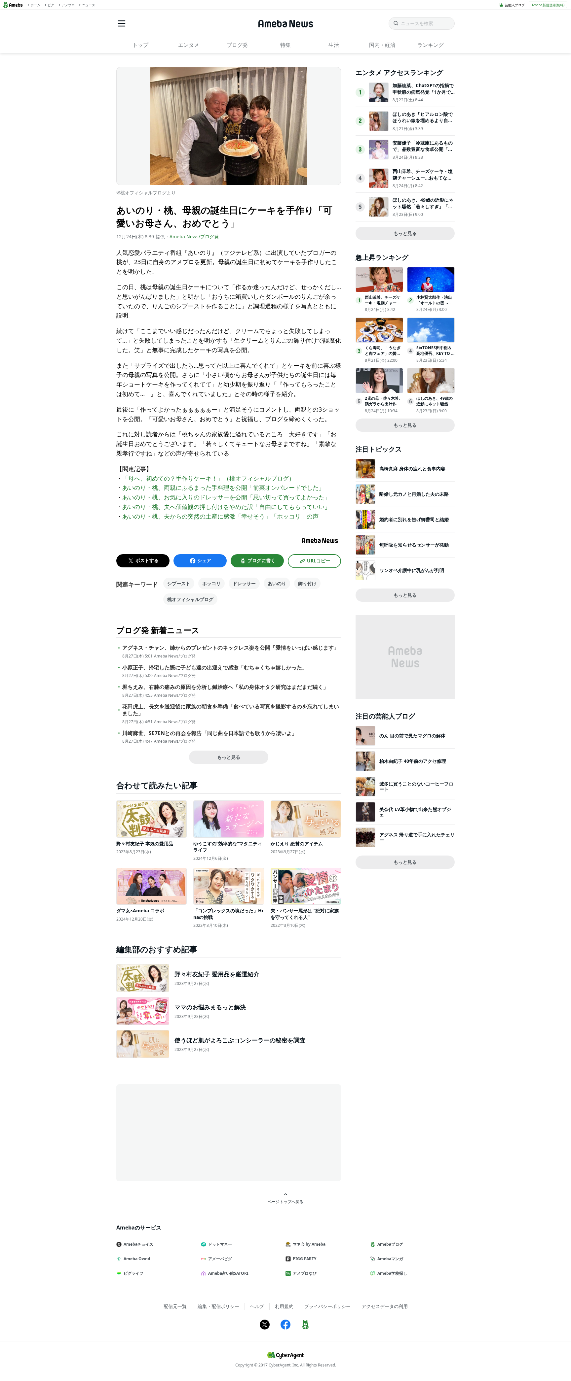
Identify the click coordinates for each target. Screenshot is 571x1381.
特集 (285, 45)
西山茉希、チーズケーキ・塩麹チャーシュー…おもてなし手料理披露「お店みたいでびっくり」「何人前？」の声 (423, 181)
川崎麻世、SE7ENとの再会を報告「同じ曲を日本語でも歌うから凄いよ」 (209, 733)
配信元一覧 (175, 1306)
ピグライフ (133, 1273)
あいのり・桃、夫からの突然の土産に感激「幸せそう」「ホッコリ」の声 (220, 516)
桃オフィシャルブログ (190, 599)
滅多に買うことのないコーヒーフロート (416, 786)
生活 (333, 45)
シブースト (178, 583)
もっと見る (228, 757)
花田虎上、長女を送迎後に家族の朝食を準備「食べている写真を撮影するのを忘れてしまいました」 (230, 710)
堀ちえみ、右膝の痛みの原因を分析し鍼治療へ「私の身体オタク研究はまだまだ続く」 (225, 687)
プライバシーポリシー (327, 1306)
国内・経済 (382, 45)
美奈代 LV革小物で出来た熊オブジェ (415, 812)
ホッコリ (211, 583)
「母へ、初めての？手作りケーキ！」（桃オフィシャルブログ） (208, 478)
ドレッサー (244, 583)
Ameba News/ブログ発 (194, 236)
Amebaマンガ (390, 1259)
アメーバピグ (220, 1259)
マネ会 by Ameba (309, 1244)
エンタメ (188, 45)
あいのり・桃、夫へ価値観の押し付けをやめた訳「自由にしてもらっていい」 (226, 507)
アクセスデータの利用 (385, 1306)
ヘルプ (257, 1306)
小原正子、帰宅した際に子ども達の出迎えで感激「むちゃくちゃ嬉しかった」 (214, 667)
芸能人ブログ (515, 5)
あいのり (277, 583)
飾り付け (307, 583)
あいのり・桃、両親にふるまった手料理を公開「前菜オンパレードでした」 (223, 487)
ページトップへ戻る (285, 1201)
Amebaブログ (390, 1244)
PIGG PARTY (304, 1259)
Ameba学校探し (392, 1273)
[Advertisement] (175, 1132)
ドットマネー (220, 1244)
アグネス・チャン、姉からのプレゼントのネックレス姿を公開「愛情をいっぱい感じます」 (230, 647)
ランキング (430, 45)
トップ (140, 45)
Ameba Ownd (137, 1259)
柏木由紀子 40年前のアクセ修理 (412, 761)
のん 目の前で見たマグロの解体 (412, 735)
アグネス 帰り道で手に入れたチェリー (417, 837)
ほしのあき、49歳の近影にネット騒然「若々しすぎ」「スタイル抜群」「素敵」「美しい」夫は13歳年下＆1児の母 (423, 209)
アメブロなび (305, 1273)
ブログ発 (237, 45)
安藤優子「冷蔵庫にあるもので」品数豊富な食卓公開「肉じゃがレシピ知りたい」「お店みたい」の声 (423, 152)
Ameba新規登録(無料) (548, 5)
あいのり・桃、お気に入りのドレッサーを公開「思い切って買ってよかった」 (226, 497)
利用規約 (284, 1306)
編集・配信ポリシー (218, 1306)
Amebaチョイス (138, 1244)
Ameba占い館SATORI (228, 1273)
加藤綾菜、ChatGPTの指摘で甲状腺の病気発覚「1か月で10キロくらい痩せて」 (423, 91)
